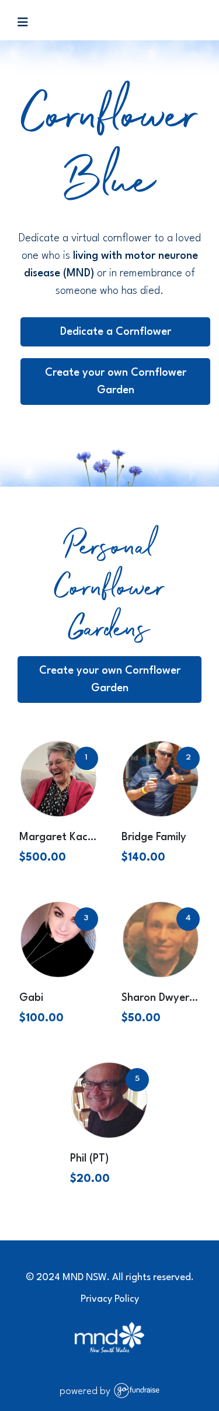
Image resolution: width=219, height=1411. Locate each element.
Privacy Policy (110, 1299)
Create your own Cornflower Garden (115, 382)
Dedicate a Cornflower (115, 332)
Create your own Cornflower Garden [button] (109, 679)
